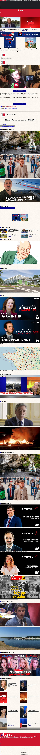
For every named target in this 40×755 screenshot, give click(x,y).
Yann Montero (30, 686)
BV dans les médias (5, 373)
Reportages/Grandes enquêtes (7, 129)
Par (2, 31)
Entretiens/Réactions (6, 58)
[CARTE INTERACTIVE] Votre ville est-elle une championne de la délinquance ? (12, 370)
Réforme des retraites (9, 59)
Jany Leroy (30, 236)
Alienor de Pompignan (11, 725)
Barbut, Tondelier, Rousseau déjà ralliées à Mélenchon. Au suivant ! (13, 0)
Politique (10, 58)
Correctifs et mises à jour (7, 601)
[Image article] (10, 22)
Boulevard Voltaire (10, 698)
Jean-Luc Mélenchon (4, 59)
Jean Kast (9, 236)
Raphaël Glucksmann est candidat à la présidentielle (31, 0)
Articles (3, 58)
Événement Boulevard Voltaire (7, 652)
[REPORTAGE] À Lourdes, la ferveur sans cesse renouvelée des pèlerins (11, 154)
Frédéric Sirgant (31, 231)
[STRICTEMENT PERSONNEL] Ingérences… (7, 264)
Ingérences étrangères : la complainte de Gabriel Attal (8, 626)
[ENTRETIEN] (15, 527)
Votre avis (3, 401)
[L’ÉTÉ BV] (10, 343)
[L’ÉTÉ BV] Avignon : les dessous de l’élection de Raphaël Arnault (10, 178)
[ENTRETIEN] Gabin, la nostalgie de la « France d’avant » (9, 599)
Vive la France (4, 268)
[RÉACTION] (14, 551)
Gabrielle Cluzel (10, 713)
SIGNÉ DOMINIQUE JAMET (6, 239)
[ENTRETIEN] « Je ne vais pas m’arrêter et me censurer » (9, 575)
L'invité (2, 295)
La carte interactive (5, 346)
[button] (20, 14)
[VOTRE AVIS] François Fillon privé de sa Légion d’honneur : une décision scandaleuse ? (14, 426)
